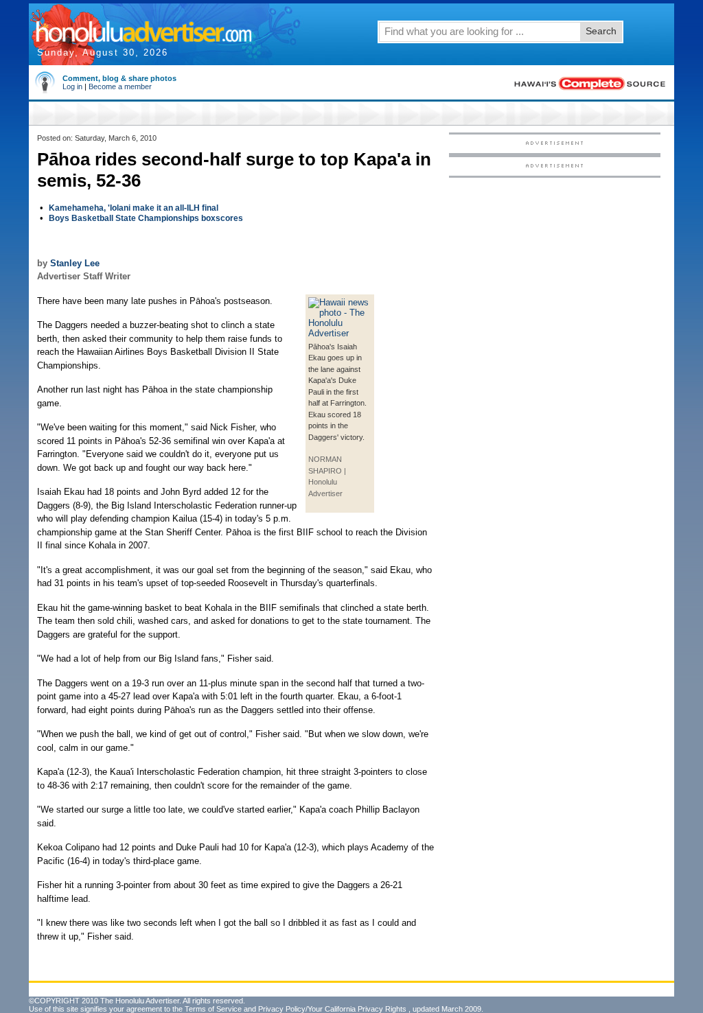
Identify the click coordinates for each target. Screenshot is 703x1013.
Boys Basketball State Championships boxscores (146, 218)
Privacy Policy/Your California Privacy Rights (332, 1009)
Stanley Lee (75, 263)
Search (601, 30)
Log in (72, 86)
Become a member (120, 86)
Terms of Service (213, 1009)
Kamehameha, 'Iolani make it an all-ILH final (133, 208)
